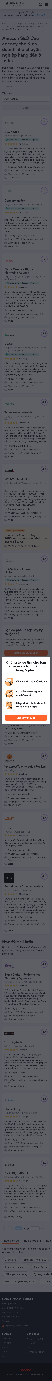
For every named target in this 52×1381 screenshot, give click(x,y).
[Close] (47, 660)
